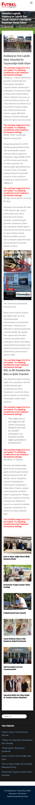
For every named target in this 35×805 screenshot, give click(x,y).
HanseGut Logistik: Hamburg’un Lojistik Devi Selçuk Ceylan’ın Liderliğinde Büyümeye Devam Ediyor (16, 18)
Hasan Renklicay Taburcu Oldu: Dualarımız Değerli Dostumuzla (15, 640)
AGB (28, 791)
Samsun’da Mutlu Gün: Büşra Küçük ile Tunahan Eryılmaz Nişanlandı (16, 696)
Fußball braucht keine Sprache (15, 613)
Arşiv (26, 796)
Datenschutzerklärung (15, 796)
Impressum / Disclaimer (17, 793)
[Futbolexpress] (9, 7)
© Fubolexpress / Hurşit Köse (15, 791)
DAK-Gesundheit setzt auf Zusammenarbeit (13, 668)
